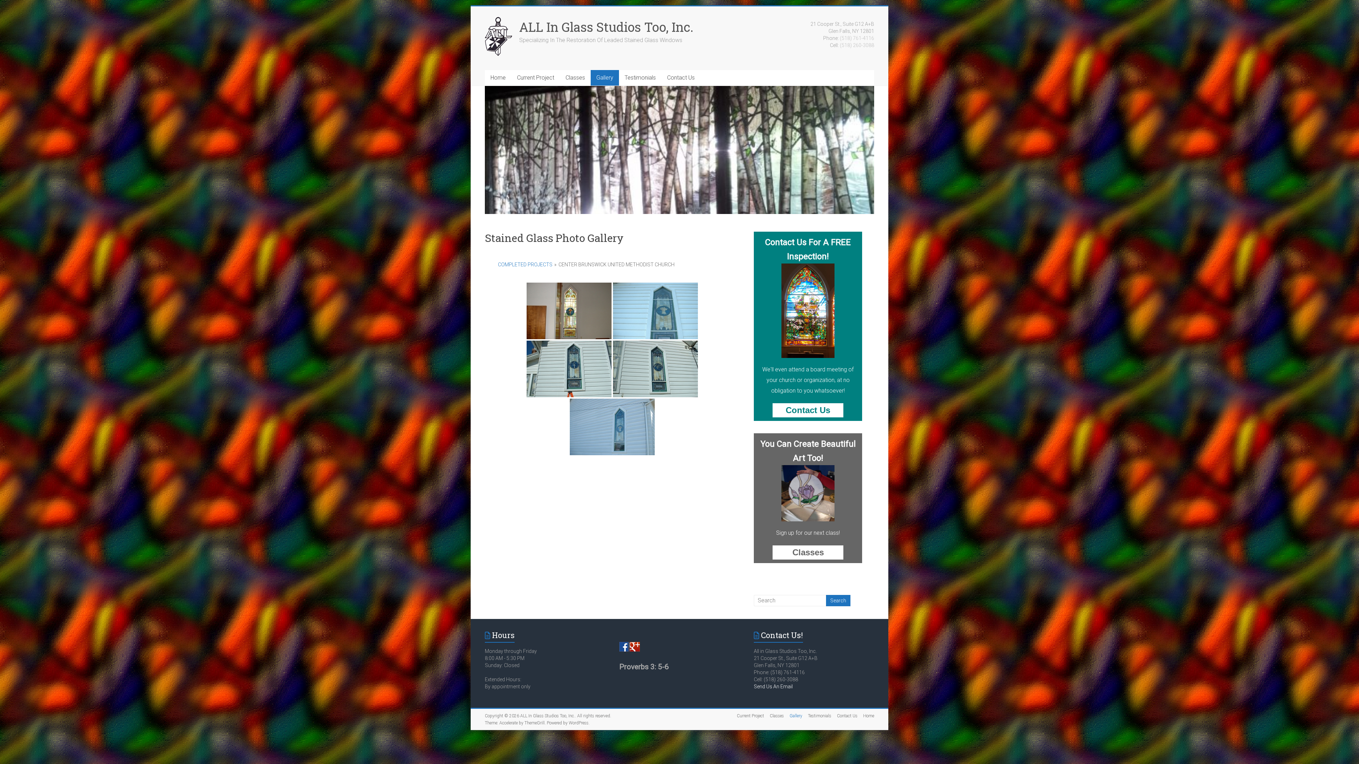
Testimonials (640, 77)
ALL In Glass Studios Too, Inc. (606, 26)
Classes (575, 77)
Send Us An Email (773, 686)
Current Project (535, 77)
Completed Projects (525, 264)
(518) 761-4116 (857, 38)
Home (498, 77)
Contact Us (681, 77)
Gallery (604, 77)
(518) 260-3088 (857, 45)
